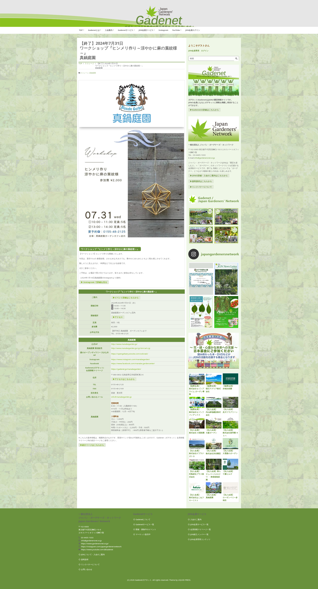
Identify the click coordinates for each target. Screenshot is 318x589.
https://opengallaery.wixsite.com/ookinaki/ (129, 353)
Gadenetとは (94, 30)
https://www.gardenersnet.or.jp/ (95, 543)
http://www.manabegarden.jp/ (124, 344)
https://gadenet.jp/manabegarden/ (126, 369)
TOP (81, 30)
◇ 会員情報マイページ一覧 (199, 529)
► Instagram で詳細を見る (94, 282)
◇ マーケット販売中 (142, 534)
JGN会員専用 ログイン (198, 50)
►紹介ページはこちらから (92, 445)
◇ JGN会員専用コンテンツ (199, 539)
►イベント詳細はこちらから (126, 297)
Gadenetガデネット (143, 580)
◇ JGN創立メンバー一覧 (198, 534)
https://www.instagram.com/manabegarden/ (130, 359)
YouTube (176, 30)
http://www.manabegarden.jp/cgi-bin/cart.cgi (130, 348)
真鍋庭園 (92, 73)
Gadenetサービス (125, 30)
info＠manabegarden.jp (121, 397)
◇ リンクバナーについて (89, 564)
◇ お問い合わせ (85, 569)
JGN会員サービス (146, 30)
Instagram (163, 30)
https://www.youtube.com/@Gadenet (97, 549)
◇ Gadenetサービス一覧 (143, 524)
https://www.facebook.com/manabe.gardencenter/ (133, 363)
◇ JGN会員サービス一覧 (198, 524)
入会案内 (108, 30)
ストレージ (84, 73)
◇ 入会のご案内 (194, 519)
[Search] (236, 58)
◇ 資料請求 (83, 559)
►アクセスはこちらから (124, 379)
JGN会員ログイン (192, 30)
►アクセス (118, 317)
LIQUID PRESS (184, 580)
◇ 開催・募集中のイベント (144, 529)
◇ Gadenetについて (141, 519)
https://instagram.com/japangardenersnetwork (101, 546)
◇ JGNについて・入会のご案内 (92, 554)
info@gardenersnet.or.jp (204, 158)
